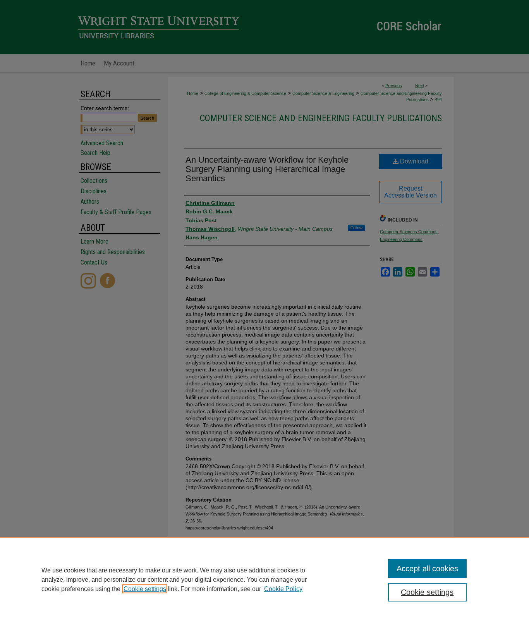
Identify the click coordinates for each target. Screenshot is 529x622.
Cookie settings (145, 589)
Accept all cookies (427, 568)
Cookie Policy (283, 589)
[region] (264, 579)
